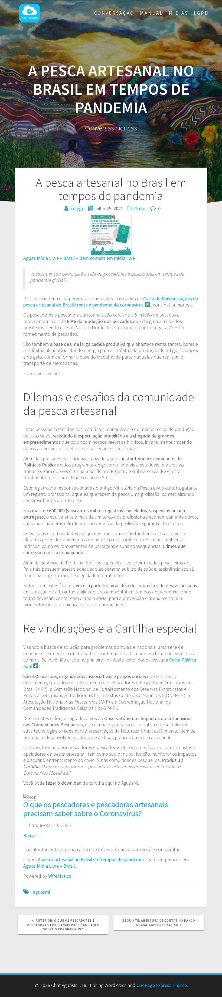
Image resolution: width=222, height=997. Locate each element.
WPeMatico (59, 876)
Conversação (114, 13)
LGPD (201, 13)
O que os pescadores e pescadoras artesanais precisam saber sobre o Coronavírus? (95, 809)
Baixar (29, 835)
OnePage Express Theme (161, 985)
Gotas (140, 208)
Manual (151, 13)
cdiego (77, 208)
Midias (178, 13)
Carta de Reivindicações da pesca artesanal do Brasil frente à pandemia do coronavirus (110, 301)
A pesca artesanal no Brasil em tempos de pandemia (91, 859)
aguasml (41, 892)
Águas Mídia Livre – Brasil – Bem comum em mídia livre (79, 258)
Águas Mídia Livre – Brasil (49, 866)
